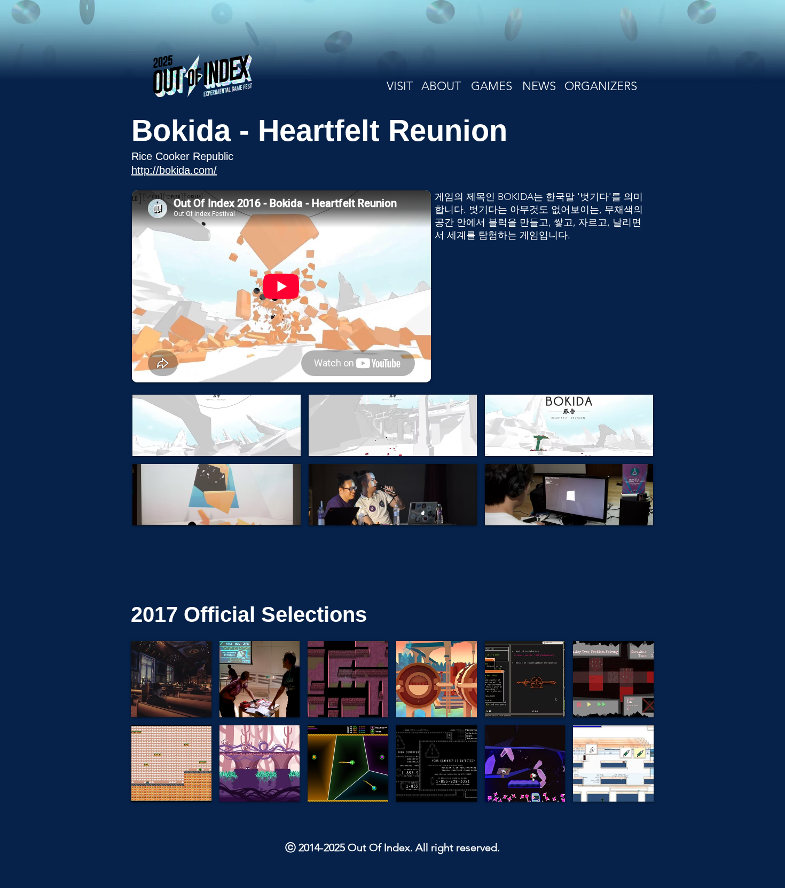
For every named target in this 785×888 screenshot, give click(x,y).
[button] (216, 425)
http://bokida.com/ (174, 170)
